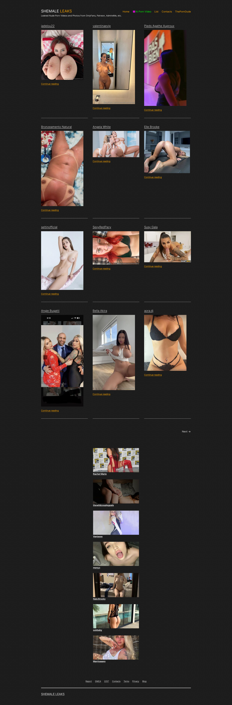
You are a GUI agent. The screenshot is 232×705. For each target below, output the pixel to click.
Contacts (167, 11)
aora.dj (148, 310)
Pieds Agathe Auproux (159, 26)
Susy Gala (151, 227)
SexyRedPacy (102, 227)
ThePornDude (183, 11)
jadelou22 (48, 26)
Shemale (56, 11)
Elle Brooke (151, 127)
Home (126, 11)
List (156, 11)
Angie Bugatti (50, 310)
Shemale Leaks (53, 694)
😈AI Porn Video (142, 11)
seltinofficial (49, 227)
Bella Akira (100, 310)
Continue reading (50, 84)
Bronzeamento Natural (56, 127)
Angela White (102, 127)
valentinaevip (102, 26)
